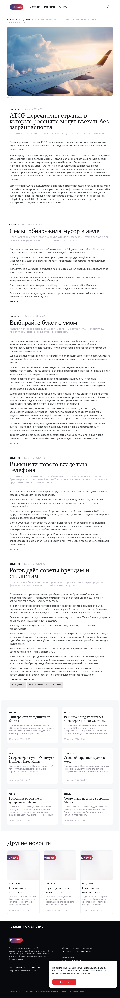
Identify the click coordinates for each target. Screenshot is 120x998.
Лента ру (14, 301)
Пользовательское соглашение (24, 967)
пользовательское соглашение (71, 973)
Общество (24, 20)
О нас (63, 6)
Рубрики (49, 6)
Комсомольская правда (23, 680)
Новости (34, 6)
